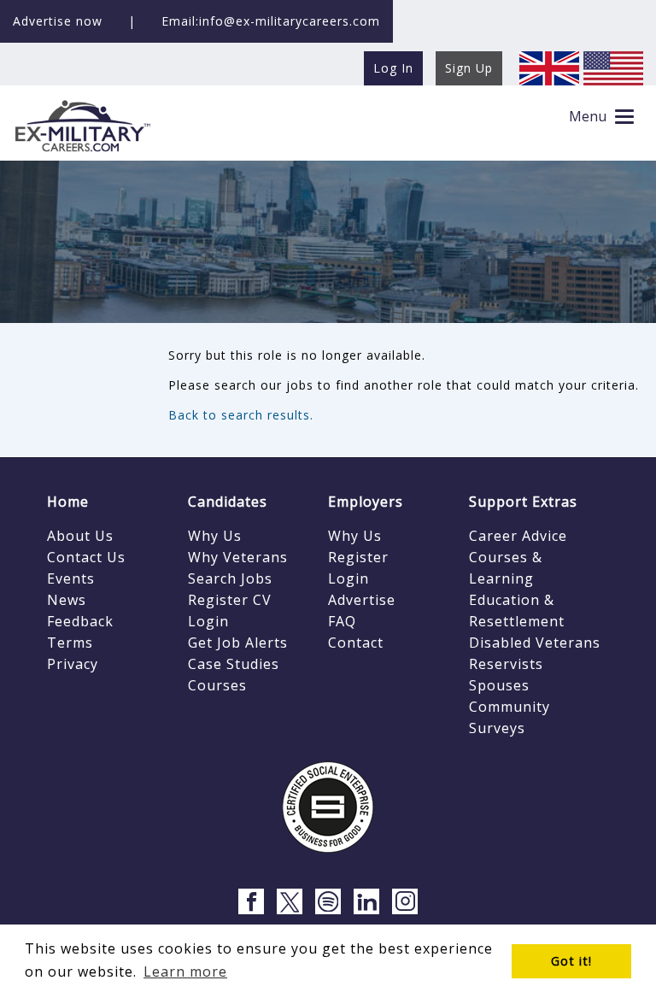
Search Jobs (230, 578)
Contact (356, 642)
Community (509, 706)
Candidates (227, 501)
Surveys (497, 728)
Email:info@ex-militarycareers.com (270, 21)
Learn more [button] (185, 971)
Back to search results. (240, 415)
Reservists (506, 664)
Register (358, 557)
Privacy (72, 664)
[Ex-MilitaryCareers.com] (82, 125)
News (66, 599)
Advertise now (57, 21)
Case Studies (233, 664)
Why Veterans (238, 557)
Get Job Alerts (238, 642)
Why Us (215, 535)
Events (71, 578)
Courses (217, 685)
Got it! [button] (571, 961)
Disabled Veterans (534, 642)
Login (208, 621)
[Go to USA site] (613, 67)
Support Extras (523, 501)
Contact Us (86, 557)
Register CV (230, 599)
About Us (80, 535)
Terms (70, 642)
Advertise (361, 599)
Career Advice (518, 535)
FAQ (342, 621)
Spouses (499, 685)
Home (68, 501)
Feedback (80, 621)
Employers (365, 501)
